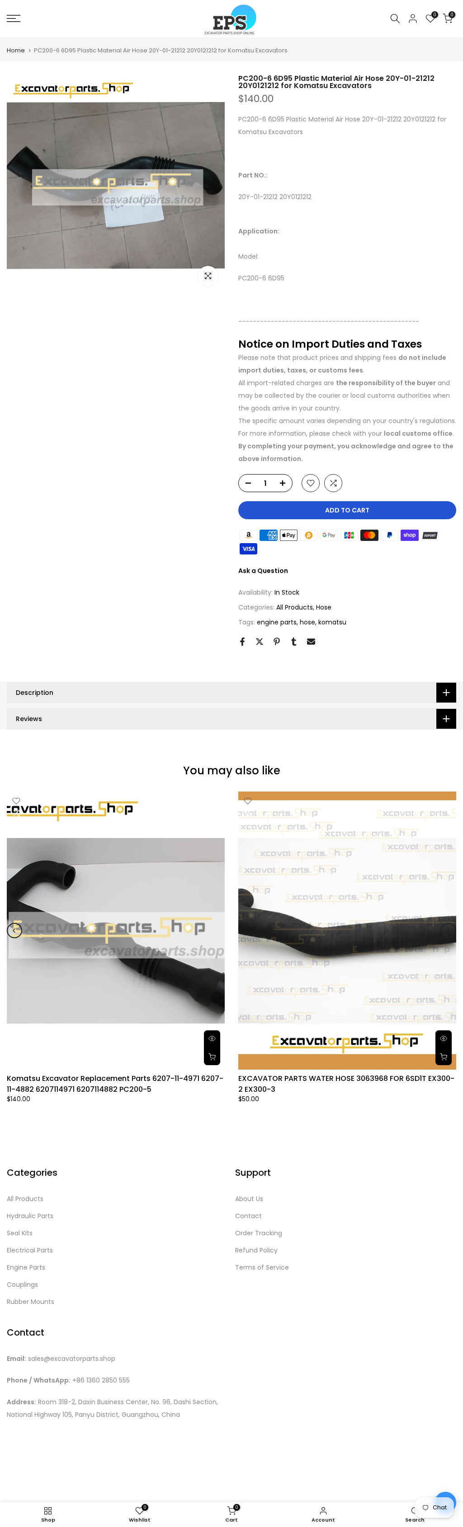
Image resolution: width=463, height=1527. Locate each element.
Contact (248, 1216)
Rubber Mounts (30, 1302)
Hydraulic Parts (30, 1216)
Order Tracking (258, 1233)
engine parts (277, 622)
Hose (323, 607)
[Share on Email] (311, 642)
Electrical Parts (30, 1250)
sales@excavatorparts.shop (71, 1359)
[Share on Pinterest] (277, 642)
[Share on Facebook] (242, 642)
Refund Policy (256, 1250)
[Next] (448, 930)
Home (16, 50)
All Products (294, 607)
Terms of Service (262, 1267)
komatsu (332, 622)
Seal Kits (20, 1233)
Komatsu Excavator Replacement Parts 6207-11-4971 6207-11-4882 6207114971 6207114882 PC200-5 (115, 1083)
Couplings (22, 1284)
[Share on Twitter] (259, 642)
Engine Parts (26, 1267)
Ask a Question (263, 570)
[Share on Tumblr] (294, 642)
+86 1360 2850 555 (101, 1380)
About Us (249, 1199)
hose (307, 622)
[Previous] (14, 930)
